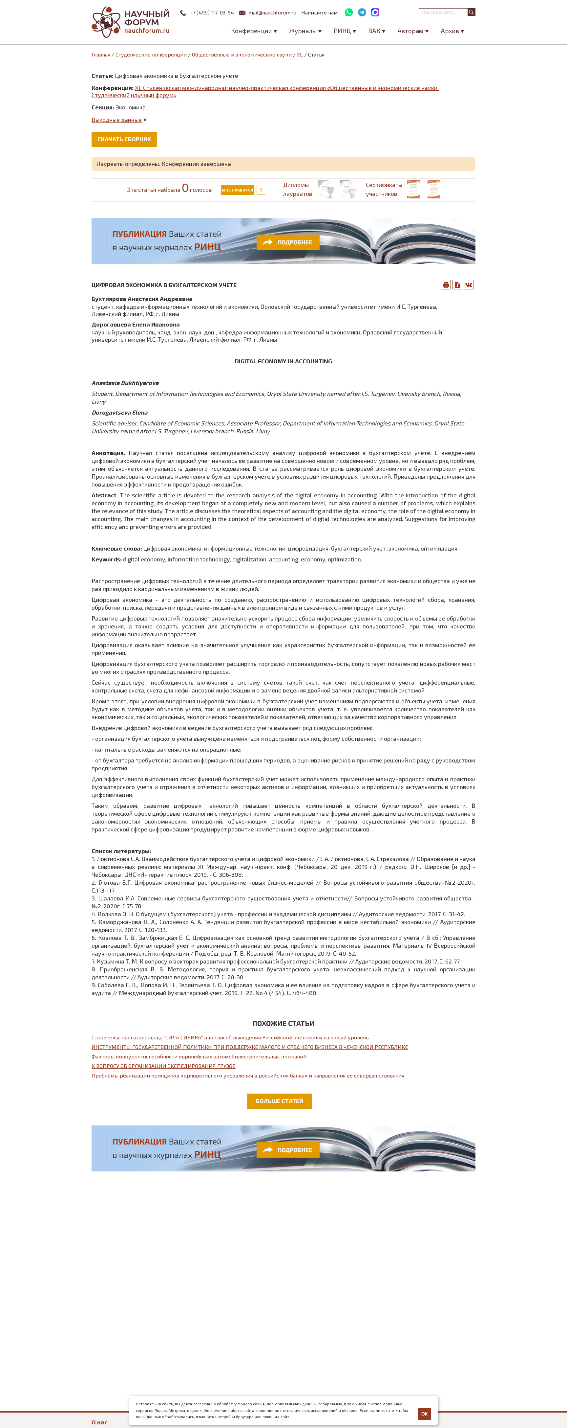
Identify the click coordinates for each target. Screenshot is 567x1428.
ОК (424, 1414)
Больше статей (279, 1100)
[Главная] (131, 22)
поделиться (469, 284)
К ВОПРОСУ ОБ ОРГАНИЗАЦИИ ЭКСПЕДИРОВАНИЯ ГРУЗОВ (164, 1066)
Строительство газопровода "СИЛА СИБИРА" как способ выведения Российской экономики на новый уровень (230, 1037)
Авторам (410, 30)
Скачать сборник (124, 139)
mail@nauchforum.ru (272, 12)
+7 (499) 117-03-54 (212, 12)
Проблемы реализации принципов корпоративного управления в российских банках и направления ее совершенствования (248, 1075)
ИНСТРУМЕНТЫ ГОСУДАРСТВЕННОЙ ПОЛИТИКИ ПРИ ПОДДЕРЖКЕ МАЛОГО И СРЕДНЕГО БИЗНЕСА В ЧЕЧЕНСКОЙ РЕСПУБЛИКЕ (250, 1047)
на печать (446, 284)
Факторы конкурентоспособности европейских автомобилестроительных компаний (199, 1056)
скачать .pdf (457, 284)
